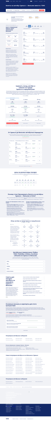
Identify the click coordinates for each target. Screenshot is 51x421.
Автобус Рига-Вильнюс (38, 370)
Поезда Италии (8, 411)
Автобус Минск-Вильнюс (29, 373)
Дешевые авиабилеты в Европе (30, 413)
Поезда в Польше (8, 408)
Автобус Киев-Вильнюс (29, 370)
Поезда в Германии (8, 410)
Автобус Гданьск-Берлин (29, 338)
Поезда (11, 1)
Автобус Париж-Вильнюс (9, 367)
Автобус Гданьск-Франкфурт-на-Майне (40, 364)
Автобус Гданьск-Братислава (10, 365)
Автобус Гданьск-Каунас (19, 338)
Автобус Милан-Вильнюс (38, 365)
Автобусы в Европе (18, 407)
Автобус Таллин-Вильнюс (9, 383)
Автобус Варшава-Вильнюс (29, 365)
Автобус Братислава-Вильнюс (20, 373)
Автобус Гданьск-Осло (19, 361)
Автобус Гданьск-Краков (19, 362)
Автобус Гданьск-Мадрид (9, 359)
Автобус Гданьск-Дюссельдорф (10, 364)
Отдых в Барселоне (38, 407)
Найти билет (8, 37)
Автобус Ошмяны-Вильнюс (39, 381)
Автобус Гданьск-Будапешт (39, 361)
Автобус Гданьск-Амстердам (29, 361)
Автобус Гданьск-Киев (28, 362)
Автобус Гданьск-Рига (38, 362)
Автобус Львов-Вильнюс (38, 373)
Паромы (20, 1)
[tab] (26, 28)
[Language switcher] (31, 1)
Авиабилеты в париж (29, 411)
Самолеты (17, 1)
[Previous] (15, 180)
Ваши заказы (36, 1)
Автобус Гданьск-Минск (9, 338)
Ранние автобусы (12, 163)
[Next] (44, 26)
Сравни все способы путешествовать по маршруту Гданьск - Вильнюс (15, 349)
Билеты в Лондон (38, 409)
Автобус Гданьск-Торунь (38, 338)
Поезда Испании (8, 409)
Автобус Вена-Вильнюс (38, 367)
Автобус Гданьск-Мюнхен (38, 359)
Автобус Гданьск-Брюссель (9, 362)
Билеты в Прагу (38, 408)
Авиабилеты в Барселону (29, 412)
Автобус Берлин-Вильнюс (29, 367)
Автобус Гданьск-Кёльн (29, 364)
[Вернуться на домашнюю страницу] (8, 1)
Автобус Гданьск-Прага (19, 359)
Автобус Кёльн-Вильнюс (9, 373)
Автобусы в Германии (19, 409)
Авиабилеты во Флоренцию (29, 407)
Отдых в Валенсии (38, 410)
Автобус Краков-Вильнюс (19, 370)
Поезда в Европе (8, 407)
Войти (44, 1)
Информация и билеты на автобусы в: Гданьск (32, 349)
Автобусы (14, 1)
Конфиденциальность (30, 418)
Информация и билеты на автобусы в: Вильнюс (12, 350)
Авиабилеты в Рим (28, 408)
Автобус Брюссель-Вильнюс (9, 370)
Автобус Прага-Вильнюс (19, 367)
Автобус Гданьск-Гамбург (19, 364)
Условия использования (23, 418)
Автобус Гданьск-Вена (9, 361)
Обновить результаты (25, 137)
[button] (24, 10)
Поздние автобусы (38, 163)
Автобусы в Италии (18, 408)
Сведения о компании (15, 418)
